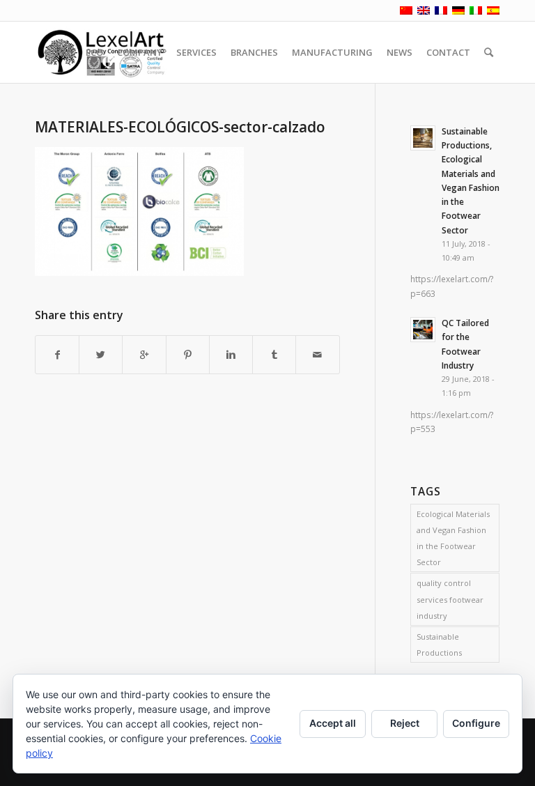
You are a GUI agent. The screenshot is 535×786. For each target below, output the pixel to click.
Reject (404, 723)
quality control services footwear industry (450, 599)
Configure (476, 723)
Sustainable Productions (439, 644)
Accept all (332, 723)
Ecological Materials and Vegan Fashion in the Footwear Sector (453, 538)
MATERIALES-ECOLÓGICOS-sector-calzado (180, 127)
